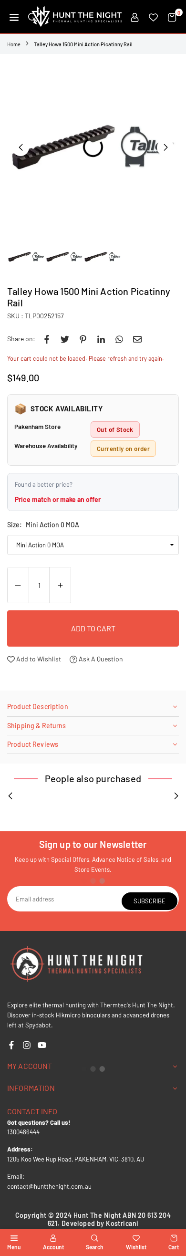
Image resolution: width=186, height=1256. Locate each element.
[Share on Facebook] (47, 339)
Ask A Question (100, 659)
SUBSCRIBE (149, 901)
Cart (173, 1247)
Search (94, 1247)
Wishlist (136, 1247)
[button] (14, 17)
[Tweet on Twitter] (65, 339)
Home (14, 44)
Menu (14, 1247)
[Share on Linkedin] (101, 339)
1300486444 (23, 1132)
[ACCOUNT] (134, 17)
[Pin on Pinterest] (83, 339)
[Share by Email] (137, 339)
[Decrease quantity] (18, 585)
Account (53, 1247)
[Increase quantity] (60, 585)
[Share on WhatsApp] (119, 339)
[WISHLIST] (153, 17)
